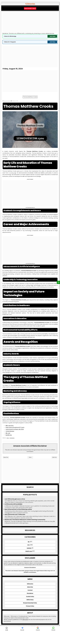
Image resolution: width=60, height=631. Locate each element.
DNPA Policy (30, 599)
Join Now (52, 36)
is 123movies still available (13, 504)
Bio (28, 541)
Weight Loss (28, 551)
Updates (29, 548)
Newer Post (6, 457)
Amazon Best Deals (30, 8)
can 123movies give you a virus (15, 499)
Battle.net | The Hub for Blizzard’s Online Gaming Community (25, 519)
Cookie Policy (30, 596)
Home (30, 457)
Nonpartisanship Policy (30, 603)
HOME (6, 630)
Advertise (30, 587)
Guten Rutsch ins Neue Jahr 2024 (15, 429)
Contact (30, 590)
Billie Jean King (9, 425)
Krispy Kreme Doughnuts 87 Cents (15, 427)
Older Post (54, 457)
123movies (30, 584)
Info (8, 438)
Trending (12, 438)
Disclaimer (30, 593)
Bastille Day (9, 435)
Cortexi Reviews (10, 431)
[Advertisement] (30, 22)
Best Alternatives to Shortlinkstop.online (18, 509)
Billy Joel (8, 433)
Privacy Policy (30, 606)
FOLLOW (22, 630)
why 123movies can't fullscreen (15, 514)
